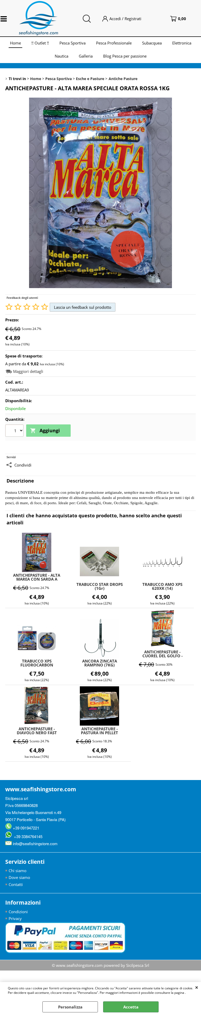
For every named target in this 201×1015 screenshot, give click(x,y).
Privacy (15, 918)
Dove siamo (19, 877)
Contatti (16, 884)
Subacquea (152, 43)
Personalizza (70, 1007)
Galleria (86, 56)
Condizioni (18, 911)
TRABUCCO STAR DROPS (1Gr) (99, 586)
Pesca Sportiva (72, 43)
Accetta (130, 1007)
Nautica (61, 56)
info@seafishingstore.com (35, 843)
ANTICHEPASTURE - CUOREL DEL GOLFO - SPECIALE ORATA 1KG (162, 654)
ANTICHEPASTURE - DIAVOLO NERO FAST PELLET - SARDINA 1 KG (37, 731)
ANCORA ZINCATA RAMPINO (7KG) (99, 663)
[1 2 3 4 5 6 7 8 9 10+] (15, 431)
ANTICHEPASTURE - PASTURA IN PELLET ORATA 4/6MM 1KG (99, 731)
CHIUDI (196, 987)
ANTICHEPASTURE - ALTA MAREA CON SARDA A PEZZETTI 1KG (36, 577)
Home (15, 43)
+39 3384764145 (27, 836)
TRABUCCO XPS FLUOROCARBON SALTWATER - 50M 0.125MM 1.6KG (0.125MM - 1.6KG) (36, 663)
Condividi (22, 465)
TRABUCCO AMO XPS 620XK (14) (162, 586)
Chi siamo (17, 870)
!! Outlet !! (40, 43)
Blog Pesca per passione (125, 56)
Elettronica (181, 43)
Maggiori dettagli (28, 371)
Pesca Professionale (114, 43)
